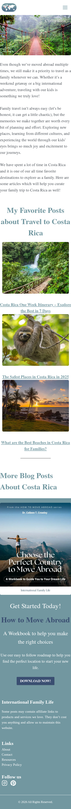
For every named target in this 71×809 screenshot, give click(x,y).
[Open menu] (65, 7)
